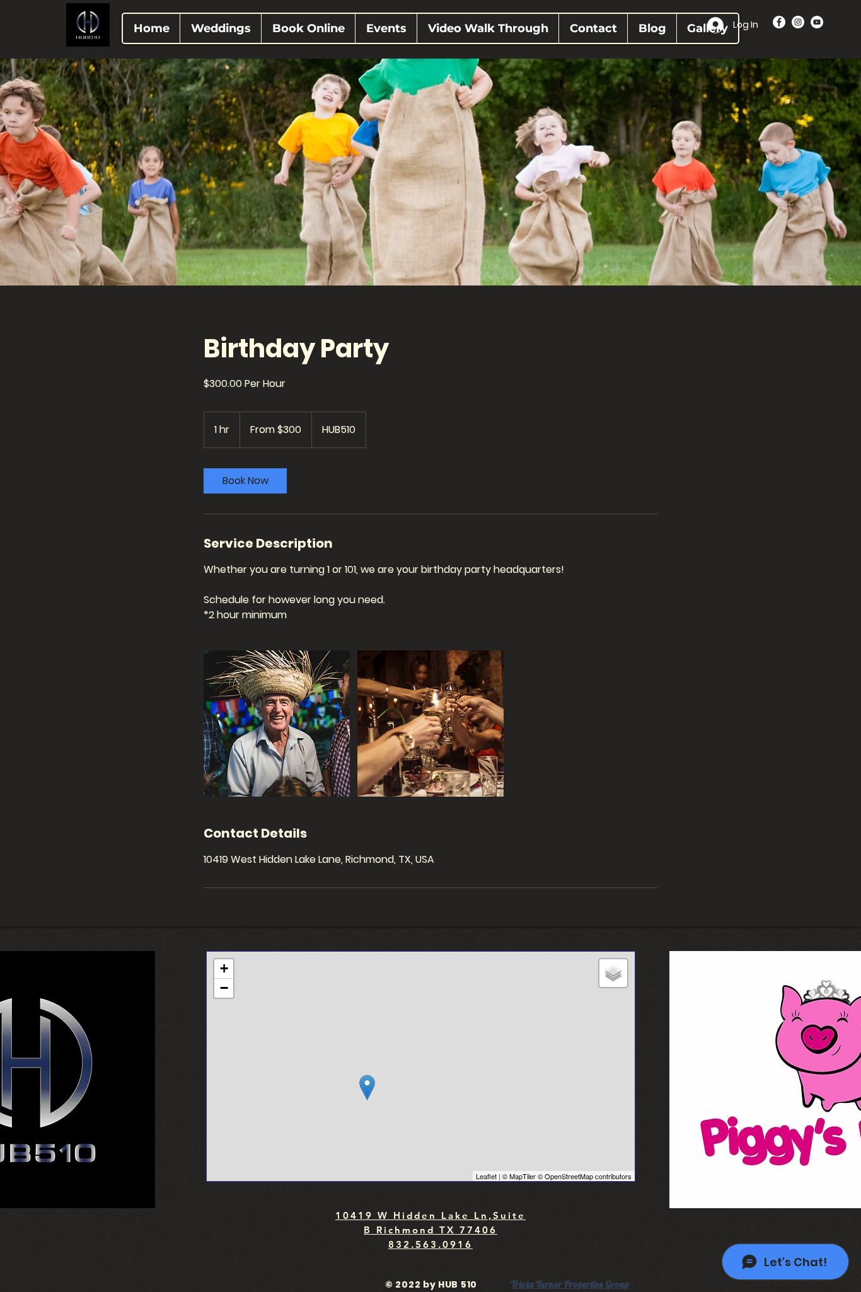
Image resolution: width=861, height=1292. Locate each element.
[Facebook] (779, 22)
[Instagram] (798, 22)
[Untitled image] (277, 723)
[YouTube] (817, 22)
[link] (245, 480)
